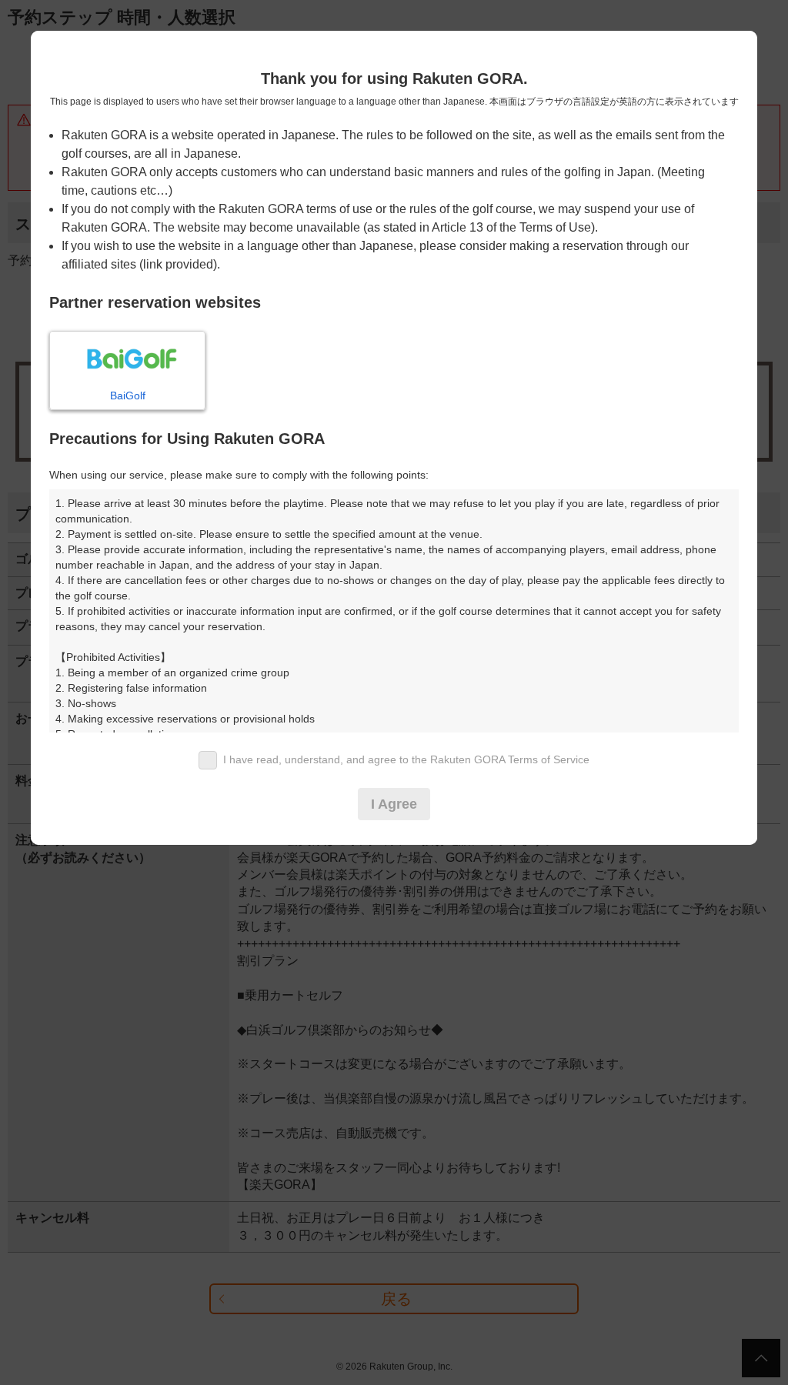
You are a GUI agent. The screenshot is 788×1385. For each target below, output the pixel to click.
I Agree (394, 804)
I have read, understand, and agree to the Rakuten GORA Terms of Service (406, 759)
